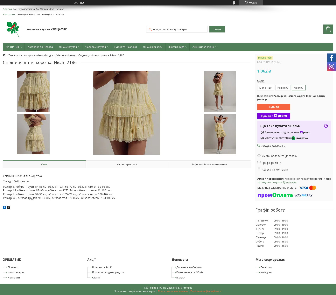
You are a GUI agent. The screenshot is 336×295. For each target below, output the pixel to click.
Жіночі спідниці (65, 55)
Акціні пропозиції (203, 47)
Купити (274, 107)
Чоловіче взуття (95, 47)
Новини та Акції (101, 267)
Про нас (13, 267)
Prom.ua (187, 287)
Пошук (217, 29)
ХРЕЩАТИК (12, 47)
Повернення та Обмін (189, 272)
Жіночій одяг (176, 47)
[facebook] (4, 208)
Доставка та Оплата (40, 47)
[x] (8, 208)
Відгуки (180, 277)
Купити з (267, 116)
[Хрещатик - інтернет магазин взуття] (13, 30)
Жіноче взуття (68, 47)
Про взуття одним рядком (108, 272)
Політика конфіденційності (206, 291)
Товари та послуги (20, 55)
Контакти (14, 277)
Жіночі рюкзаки (152, 47)
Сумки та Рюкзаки (125, 47)
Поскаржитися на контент (173, 291)
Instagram (266, 272)
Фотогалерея (16, 272)
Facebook (266, 267)
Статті (96, 277)
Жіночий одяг (44, 55)
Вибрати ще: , (291, 97)
